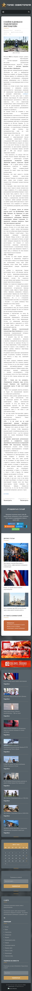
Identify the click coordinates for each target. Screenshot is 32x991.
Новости (18, 30)
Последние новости (10, 945)
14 (19, 855)
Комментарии (8, 953)
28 (19, 861)
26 (12, 861)
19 (12, 858)
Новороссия (8, 935)
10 (5, 855)
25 (9, 861)
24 (5, 861)
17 (5, 858)
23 (26, 858)
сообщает (25, 94)
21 (19, 858)
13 (16, 855)
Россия (6, 927)
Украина (7, 937)
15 (23, 855)
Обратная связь (9, 956)
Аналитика (6, 32)
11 (9, 855)
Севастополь (8, 932)
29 (23, 861)
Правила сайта (8, 948)
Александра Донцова (17, 32)
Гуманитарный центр (10, 940)
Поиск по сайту (8, 950)
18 (9, 858)
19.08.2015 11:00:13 (9, 30)
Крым (6, 929)
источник (6, 494)
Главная (7, 942)
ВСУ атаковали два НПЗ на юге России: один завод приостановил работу (15, 609)
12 (12, 855)
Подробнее (7, 684)
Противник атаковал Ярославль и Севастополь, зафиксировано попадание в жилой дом (15, 565)
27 (16, 861)
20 (16, 858)
